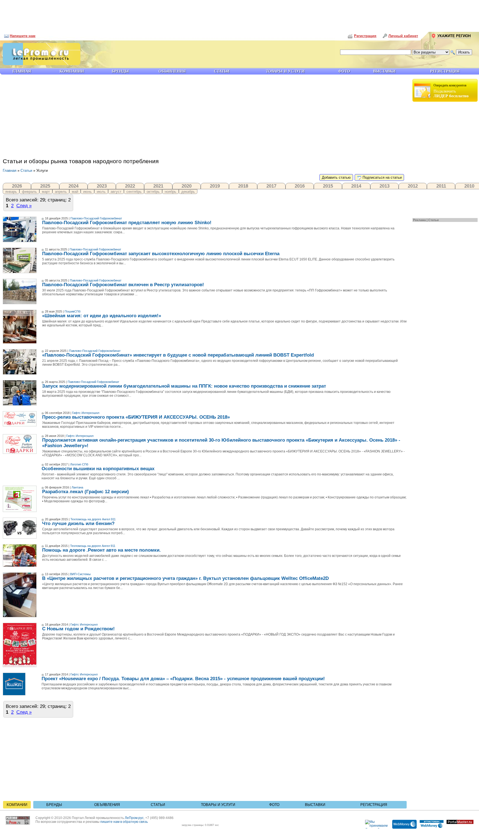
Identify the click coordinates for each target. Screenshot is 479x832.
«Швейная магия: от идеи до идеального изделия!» (101, 315)
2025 (45, 186)
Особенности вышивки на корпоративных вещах (98, 468)
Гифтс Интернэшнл (85, 412)
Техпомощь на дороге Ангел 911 (93, 519)
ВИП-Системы (80, 574)
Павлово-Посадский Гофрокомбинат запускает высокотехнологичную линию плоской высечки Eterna (160, 253)
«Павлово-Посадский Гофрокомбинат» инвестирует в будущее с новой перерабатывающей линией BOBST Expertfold (178, 355)
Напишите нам (22, 36)
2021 (158, 186)
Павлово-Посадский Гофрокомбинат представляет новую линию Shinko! (127, 222)
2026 (17, 186)
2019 (215, 186)
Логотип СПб (79, 464)
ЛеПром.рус (134, 818)
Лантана (77, 487)
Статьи (433, 220)
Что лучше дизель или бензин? (78, 523)
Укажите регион (454, 36)
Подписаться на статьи (381, 177)
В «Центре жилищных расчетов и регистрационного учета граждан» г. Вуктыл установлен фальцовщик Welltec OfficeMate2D (185, 578)
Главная (9, 170)
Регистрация (373, 805)
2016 (300, 186)
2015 (328, 186)
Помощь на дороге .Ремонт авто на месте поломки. (101, 550)
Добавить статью (336, 177)
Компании (17, 805)
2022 (130, 186)
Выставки (315, 805)
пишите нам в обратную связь (124, 822)
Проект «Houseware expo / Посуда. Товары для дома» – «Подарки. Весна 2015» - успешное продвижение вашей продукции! (183, 678)
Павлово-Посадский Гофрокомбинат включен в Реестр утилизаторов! (123, 284)
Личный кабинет (403, 36)
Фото (274, 805)
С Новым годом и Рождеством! (78, 628)
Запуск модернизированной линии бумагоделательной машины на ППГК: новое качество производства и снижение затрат (184, 386)
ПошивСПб (72, 311)
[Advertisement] (239, 13)
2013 (384, 186)
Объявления (107, 805)
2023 (102, 186)
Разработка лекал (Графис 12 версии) (85, 491)
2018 (243, 186)
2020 (187, 186)
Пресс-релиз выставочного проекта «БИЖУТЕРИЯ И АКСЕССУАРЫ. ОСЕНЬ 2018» (136, 417)
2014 (356, 186)
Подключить (451, 90)
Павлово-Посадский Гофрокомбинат (96, 218)
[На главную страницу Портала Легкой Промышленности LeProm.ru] (40, 64)
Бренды (54, 805)
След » (24, 205)
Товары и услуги (218, 805)
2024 (73, 186)
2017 (271, 186)
